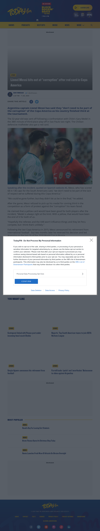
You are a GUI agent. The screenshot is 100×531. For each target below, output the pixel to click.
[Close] (92, 241)
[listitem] (50, 274)
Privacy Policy (64, 290)
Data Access (50, 290)
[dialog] (50, 265)
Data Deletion (36, 290)
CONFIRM (26, 281)
